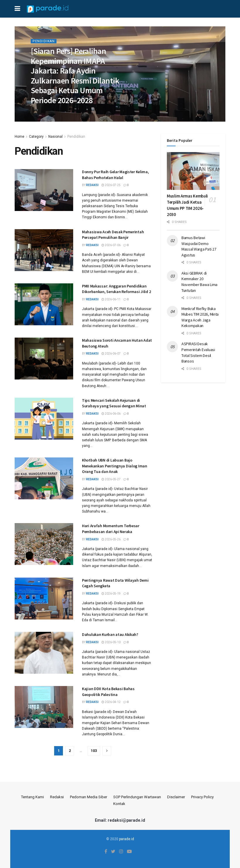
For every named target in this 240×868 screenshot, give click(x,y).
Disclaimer (176, 797)
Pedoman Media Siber (88, 797)
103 (94, 750)
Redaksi (57, 797)
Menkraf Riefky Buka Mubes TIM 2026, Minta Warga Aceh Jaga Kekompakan (200, 317)
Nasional (55, 137)
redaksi (41, 112)
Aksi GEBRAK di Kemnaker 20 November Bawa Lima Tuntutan (199, 281)
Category (36, 137)
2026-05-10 (112, 642)
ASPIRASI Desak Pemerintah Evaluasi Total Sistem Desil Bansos (198, 352)
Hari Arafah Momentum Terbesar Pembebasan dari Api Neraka (110, 528)
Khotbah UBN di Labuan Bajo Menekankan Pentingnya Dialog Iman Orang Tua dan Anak (114, 465)
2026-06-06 (112, 413)
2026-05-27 (112, 479)
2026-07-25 (112, 185)
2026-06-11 (112, 299)
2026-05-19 (112, 593)
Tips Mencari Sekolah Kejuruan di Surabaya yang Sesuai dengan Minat (114, 403)
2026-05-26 (112, 539)
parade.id (126, 839)
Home (19, 137)
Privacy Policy (202, 797)
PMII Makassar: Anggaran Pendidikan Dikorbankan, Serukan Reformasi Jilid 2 (116, 289)
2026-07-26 (61, 112)
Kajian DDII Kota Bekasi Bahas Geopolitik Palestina (108, 691)
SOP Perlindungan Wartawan (137, 797)
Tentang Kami (32, 797)
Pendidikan (43, 41)
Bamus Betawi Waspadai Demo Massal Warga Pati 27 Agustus (198, 246)
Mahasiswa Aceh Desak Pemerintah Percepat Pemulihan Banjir (113, 234)
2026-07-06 (112, 245)
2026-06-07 (112, 353)
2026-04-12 (112, 702)
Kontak (119, 803)
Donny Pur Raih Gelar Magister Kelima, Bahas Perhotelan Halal (115, 174)
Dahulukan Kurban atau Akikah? (110, 634)
